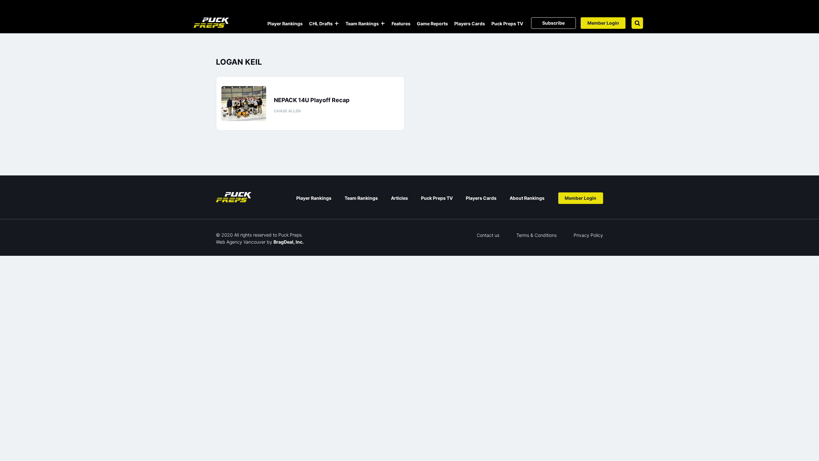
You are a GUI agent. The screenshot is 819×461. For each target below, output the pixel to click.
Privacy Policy (588, 235)
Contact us (488, 235)
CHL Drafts (321, 23)
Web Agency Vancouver (241, 242)
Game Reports (432, 23)
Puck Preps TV (507, 23)
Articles (399, 198)
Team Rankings (362, 23)
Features (401, 23)
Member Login (603, 23)
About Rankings (527, 198)
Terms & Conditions (536, 235)
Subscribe (553, 23)
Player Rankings (285, 23)
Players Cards (469, 23)
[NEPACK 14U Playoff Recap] (243, 103)
